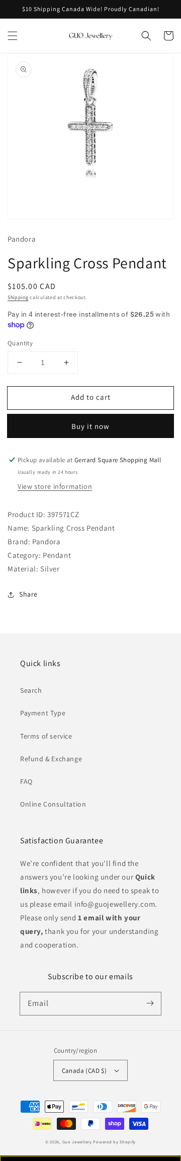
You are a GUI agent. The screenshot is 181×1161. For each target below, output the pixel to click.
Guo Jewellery (77, 1141)
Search (31, 690)
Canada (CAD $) (84, 1070)
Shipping (18, 297)
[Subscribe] (150, 1003)
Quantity (20, 343)
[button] (13, 36)
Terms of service (46, 736)
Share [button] (28, 594)
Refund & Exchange (51, 758)
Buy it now (90, 426)
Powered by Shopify (114, 1141)
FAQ (26, 781)
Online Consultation (53, 804)
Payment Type (42, 712)
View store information (55, 486)
